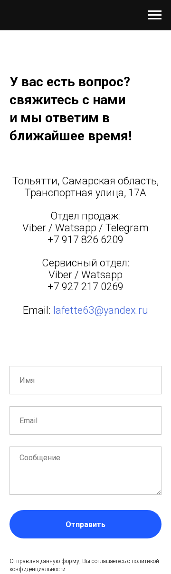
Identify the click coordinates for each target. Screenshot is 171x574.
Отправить (85, 524)
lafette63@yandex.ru (100, 310)
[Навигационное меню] (155, 15)
